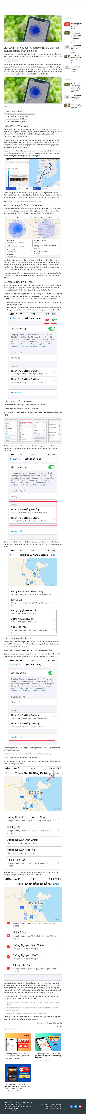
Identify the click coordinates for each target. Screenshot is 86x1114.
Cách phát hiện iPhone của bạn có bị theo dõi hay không (26, 1013)
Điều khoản (49, 1106)
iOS (5, 44)
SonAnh (73, 28)
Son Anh (73, 42)
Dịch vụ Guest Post (49, 1108)
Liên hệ (59, 1108)
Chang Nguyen (7, 61)
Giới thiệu (44, 1104)
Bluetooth (40, 267)
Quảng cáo (58, 1106)
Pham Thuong (8, 1058)
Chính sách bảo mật (55, 1104)
